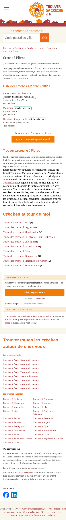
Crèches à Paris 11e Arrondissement (21, 376)
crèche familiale (29, 316)
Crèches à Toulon (41, 434)
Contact (14, 515)
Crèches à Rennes (12, 422)
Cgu (64, 509)
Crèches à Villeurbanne (44, 430)
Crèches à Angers (41, 422)
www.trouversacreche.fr (33, 509)
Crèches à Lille (40, 407)
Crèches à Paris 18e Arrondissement (21, 364)
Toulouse (39, 179)
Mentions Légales (31, 512)
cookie (57, 509)
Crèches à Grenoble (43, 418)
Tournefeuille (10, 182)
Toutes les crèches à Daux (16, 251)
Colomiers (51, 179)
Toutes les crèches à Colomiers (19, 241)
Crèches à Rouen (11, 434)
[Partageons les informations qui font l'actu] (6, 494)
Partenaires (26, 515)
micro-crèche (44, 316)
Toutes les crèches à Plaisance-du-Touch (25, 260)
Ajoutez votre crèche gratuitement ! (33, 139)
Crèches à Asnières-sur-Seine (17, 438)
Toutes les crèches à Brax (16, 222)
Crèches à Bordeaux (43, 399)
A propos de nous (12, 512)
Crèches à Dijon (41, 426)
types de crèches (25, 472)
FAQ (50, 509)
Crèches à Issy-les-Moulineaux (48, 438)
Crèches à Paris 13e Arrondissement (21, 368)
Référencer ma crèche (51, 512)
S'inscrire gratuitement (34, 292)
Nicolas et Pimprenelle (15, 119)
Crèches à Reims (11, 418)
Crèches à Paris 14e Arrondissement (21, 384)
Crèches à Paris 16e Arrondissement (21, 388)
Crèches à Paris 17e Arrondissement (21, 372)
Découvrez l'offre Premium (33, 304)
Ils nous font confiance (44, 515)
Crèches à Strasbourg (13, 403)
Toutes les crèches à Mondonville (21, 232)
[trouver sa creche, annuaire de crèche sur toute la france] (45, 10)
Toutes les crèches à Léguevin (19, 227)
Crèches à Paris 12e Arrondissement (21, 380)
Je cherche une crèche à (26, 31)
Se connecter (40, 299)
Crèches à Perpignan (13, 426)
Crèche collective (12, 316)
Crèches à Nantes (41, 403)
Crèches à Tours (11, 442)
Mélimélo (8, 108)
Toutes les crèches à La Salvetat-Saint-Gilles (27, 237)
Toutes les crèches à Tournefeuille (21, 265)
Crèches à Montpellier (13, 407)
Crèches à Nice (10, 411)
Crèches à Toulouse (12, 399)
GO (44, 37)
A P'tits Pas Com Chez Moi (17, 93)
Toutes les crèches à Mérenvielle (20, 256)
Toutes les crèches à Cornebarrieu (21, 246)
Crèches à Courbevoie (14, 430)
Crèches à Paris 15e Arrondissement (21, 360)
